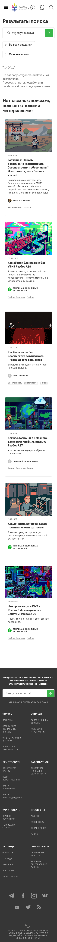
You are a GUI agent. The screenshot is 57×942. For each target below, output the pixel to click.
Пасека (34, 834)
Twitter (28, 907)
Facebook (23, 895)
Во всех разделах (20, 44)
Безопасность (15, 207)
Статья (27, 207)
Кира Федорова (21, 201)
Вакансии (8, 865)
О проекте (8, 853)
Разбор (30, 297)
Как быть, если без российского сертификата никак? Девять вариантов (26, 355)
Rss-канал (39, 907)
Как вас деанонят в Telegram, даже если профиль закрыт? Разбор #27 (28, 441)
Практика (8, 720)
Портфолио (9, 871)
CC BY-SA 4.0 (34, 938)
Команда (7, 859)
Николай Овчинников (25, 461)
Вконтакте (45, 895)
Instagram (34, 895)
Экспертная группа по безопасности (38, 771)
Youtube (17, 907)
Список (44, 382)
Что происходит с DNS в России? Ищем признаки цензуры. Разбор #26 (24, 609)
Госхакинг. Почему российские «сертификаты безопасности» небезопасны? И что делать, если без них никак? (28, 167)
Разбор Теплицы (16, 297)
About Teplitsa (10, 877)
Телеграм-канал (12, 895)
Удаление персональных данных (39, 864)
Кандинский (37, 822)
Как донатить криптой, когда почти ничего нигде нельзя (27, 525)
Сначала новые (19, 54)
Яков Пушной (20, 376)
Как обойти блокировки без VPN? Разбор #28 (26, 264)
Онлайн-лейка (38, 828)
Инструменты (31, 382)
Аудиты (35, 816)
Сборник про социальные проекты (9, 729)
